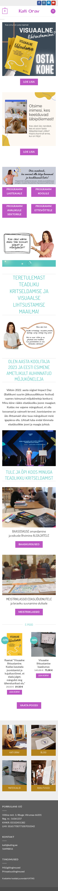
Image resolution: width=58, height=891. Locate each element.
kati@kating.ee (9, 845)
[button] (4, 11)
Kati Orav (29, 11)
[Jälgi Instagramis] (44, 3)
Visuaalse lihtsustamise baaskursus (44, 663)
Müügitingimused (11, 868)
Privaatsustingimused (13, 871)
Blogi (43, 752)
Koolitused (43, 788)
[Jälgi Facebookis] (39, 3)
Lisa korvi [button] (14, 692)
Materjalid (14, 788)
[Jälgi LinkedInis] (49, 3)
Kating (31, 878)
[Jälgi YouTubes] (53, 3)
